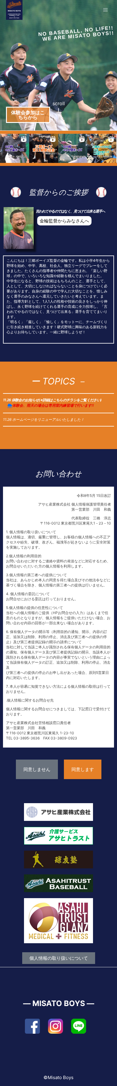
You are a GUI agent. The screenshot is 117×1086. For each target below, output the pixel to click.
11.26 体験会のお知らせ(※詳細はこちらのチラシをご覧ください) (52, 400)
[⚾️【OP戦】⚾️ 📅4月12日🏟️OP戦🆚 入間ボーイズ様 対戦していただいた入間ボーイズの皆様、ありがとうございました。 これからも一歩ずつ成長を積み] (72, 148)
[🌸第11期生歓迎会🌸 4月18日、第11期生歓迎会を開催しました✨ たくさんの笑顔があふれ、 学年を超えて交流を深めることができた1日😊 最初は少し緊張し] (43, 148)
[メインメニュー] (105, 10)
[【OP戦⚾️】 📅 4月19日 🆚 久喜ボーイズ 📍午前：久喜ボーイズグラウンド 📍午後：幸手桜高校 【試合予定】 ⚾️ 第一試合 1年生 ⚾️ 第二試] (14, 148)
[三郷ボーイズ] (14, 10)
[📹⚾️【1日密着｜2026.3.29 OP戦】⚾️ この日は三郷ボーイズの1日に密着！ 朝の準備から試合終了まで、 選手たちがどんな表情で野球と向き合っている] (101, 148)
